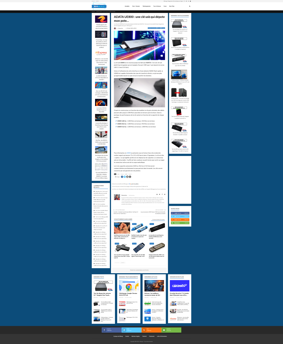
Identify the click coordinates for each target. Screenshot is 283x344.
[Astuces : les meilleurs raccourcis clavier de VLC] (154, 285)
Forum (165, 6)
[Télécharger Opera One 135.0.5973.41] (122, 303)
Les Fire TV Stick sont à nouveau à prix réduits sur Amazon (100, 227)
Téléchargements (147, 6)
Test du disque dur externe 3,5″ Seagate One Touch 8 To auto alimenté (180, 31)
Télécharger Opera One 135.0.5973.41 (131, 302)
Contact (97, 1)
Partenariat (151, 336)
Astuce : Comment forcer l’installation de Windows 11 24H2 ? (157, 311)
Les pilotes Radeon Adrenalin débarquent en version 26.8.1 (101, 206)
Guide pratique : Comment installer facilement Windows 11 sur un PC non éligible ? (180, 81)
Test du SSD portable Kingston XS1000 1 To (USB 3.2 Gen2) (180, 133)
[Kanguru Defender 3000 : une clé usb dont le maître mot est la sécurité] (157, 247)
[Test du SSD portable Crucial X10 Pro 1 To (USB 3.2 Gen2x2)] (97, 303)
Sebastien (97, 191)
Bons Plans (171, 6)
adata (118, 174)
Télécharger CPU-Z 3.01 (132, 317)
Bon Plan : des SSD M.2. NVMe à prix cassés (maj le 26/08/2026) (183, 311)
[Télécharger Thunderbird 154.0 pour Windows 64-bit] (122, 311)
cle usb (122, 174)
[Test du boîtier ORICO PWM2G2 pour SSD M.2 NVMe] (97, 311)
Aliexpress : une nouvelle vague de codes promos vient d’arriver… (183, 319)
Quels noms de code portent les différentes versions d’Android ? (157, 303)
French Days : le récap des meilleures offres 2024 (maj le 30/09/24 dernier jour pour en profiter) (101, 43)
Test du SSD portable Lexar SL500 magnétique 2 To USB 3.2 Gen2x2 (180, 150)
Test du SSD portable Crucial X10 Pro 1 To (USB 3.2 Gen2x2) (180, 48)
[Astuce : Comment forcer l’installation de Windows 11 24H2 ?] (147, 311)
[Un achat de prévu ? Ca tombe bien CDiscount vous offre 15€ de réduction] (179, 285)
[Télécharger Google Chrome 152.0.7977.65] (129, 285)
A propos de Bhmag (118, 336)
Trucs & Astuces (157, 6)
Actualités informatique (152, 28)
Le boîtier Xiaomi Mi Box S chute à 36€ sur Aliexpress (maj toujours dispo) (101, 212)
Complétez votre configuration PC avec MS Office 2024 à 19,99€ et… (183, 303)
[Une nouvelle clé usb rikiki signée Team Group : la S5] (139, 247)
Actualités (127, 6)
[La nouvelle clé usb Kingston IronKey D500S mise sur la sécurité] (157, 228)
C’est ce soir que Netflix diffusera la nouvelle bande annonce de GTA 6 (101, 193)
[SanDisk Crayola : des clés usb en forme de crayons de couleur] (139, 228)
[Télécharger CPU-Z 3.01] (122, 319)
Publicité (144, 336)
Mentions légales (136, 336)
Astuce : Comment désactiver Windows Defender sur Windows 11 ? (158, 319)
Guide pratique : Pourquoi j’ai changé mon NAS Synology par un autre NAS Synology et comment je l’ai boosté (180, 100)
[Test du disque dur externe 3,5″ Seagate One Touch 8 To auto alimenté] (103, 285)
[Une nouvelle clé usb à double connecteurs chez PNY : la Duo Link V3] (122, 247)
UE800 (128, 153)
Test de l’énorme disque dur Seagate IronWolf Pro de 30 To (180, 117)
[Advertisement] (139, 140)
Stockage (163, 28)
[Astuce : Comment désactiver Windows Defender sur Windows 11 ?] (147, 319)
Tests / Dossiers (136, 6)
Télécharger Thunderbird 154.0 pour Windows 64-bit (132, 311)
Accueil (93, 1)
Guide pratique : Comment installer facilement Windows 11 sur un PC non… (107, 319)
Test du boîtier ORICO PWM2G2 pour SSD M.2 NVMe (180, 64)
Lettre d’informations (162, 336)
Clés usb (158, 28)
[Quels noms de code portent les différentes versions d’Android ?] (147, 303)
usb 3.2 (130, 174)
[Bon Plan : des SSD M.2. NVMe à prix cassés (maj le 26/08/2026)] (173, 311)
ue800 (126, 174)
